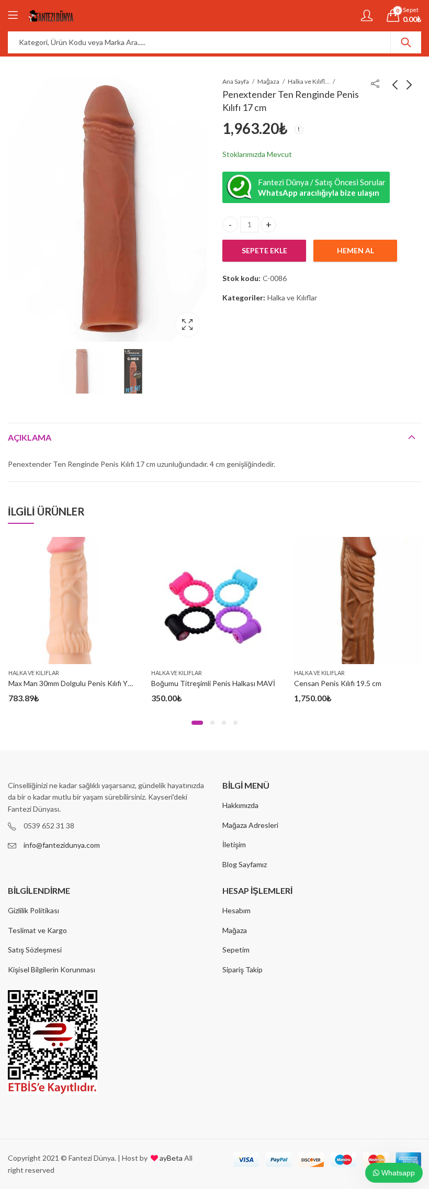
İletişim (234, 844)
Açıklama (29, 437)
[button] (197, 722)
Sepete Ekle (264, 250)
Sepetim (236, 949)
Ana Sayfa (235, 81)
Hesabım (236, 910)
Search (406, 42)
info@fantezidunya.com (62, 844)
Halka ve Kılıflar (309, 81)
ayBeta (170, 1157)
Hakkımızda (240, 805)
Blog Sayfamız (244, 864)
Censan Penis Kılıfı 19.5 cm (337, 683)
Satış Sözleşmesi (35, 949)
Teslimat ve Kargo (37, 930)
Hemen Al (355, 250)
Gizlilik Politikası (33, 910)
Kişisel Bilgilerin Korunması (51, 969)
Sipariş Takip (242, 969)
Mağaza (268, 81)
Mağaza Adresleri (250, 825)
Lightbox (187, 324)
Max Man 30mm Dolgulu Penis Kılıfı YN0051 (79, 683)
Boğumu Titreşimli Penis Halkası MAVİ (213, 683)
